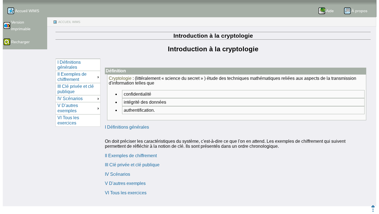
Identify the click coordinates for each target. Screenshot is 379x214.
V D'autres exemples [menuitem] (67, 108)
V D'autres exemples (125, 183)
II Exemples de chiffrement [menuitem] (72, 76)
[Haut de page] (373, 210)
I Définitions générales (127, 127)
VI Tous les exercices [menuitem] (68, 120)
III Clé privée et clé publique (132, 164)
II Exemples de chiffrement (131, 155)
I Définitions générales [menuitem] (69, 65)
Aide (330, 11)
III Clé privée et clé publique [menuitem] (75, 89)
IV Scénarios (117, 174)
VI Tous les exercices (125, 192)
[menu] (77, 92)
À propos (359, 11)
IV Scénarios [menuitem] (70, 98)
